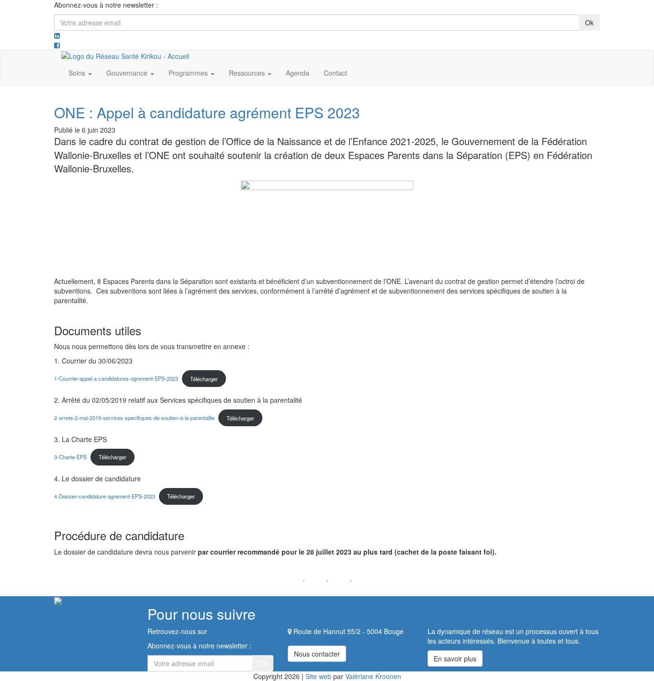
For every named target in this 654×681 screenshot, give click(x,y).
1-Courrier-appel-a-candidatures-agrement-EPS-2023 (116, 379)
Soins (77, 73)
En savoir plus (455, 658)
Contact (335, 73)
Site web (318, 676)
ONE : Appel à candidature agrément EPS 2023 (207, 112)
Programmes (189, 73)
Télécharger (204, 379)
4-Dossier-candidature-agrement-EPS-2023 (104, 496)
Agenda (297, 73)
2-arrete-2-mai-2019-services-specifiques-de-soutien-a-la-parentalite (134, 418)
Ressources (248, 73)
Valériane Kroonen (373, 676)
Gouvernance (127, 73)
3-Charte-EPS (70, 457)
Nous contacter (317, 653)
